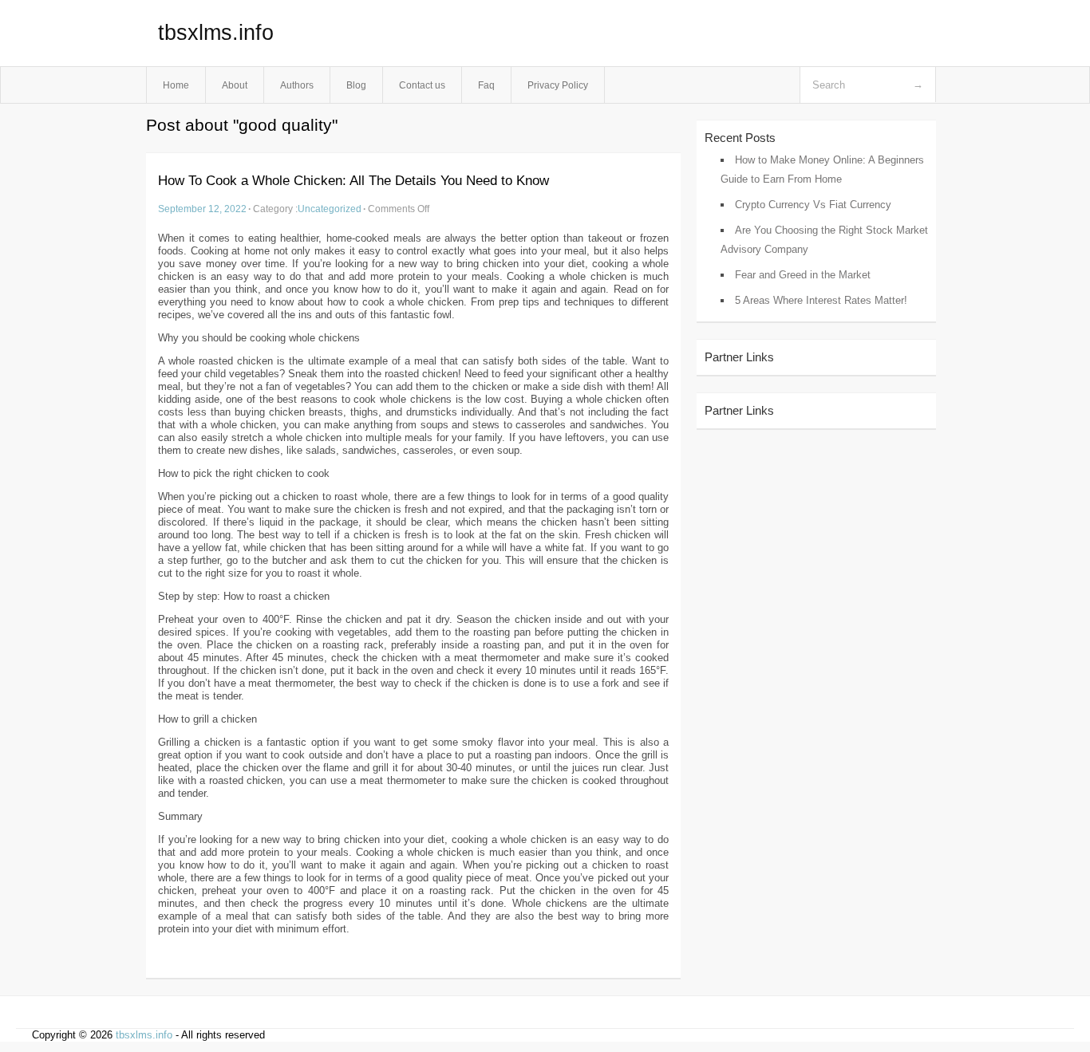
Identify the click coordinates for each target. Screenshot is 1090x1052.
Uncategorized (329, 208)
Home (176, 85)
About (234, 85)
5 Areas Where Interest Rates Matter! (821, 300)
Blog (356, 85)
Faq (486, 85)
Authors (297, 85)
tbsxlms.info (216, 33)
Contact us (422, 85)
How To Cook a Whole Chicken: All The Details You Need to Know (353, 180)
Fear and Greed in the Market (803, 275)
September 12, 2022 (202, 208)
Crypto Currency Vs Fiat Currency (813, 205)
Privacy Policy (557, 85)
